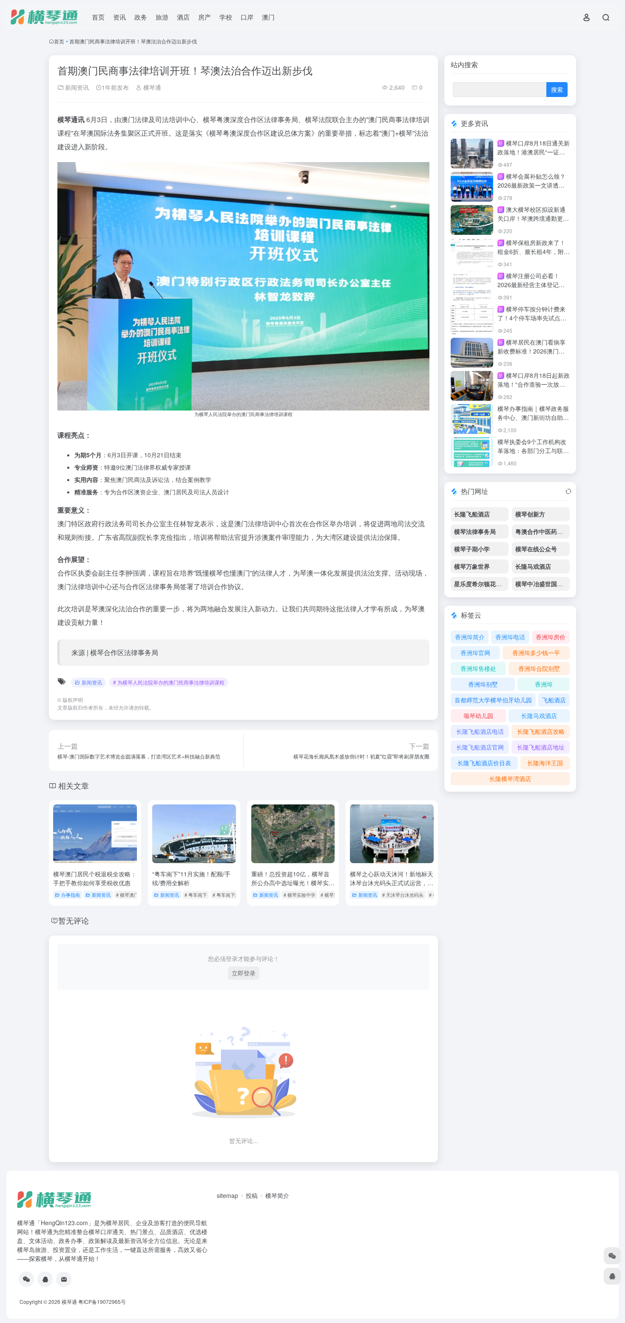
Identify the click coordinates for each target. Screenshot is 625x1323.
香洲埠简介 (470, 637)
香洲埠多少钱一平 (536, 652)
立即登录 (244, 973)
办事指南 (70, 894)
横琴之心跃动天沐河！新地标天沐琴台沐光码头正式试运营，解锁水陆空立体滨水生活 (391, 883)
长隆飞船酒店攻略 (541, 731)
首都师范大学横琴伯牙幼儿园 (493, 700)
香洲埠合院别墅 (539, 668)
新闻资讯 (76, 87)
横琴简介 (277, 1195)
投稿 (252, 1195)
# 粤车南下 (196, 894)
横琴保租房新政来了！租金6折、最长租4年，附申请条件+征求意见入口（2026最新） (533, 256)
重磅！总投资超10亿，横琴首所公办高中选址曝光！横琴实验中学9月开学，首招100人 (293, 883)
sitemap (227, 1195)
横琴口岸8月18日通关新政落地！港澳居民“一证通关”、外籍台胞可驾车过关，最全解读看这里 (533, 156)
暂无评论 (73, 920)
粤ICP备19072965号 (102, 1301)
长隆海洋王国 (545, 762)
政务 (140, 16)
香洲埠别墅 (483, 684)
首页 (98, 16)
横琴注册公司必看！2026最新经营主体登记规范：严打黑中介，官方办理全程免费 (533, 289)
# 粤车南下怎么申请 (233, 894)
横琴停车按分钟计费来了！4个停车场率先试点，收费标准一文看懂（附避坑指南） (533, 322)
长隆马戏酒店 (539, 715)
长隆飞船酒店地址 (541, 747)
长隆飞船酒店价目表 (484, 762)
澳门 (268, 16)
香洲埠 (544, 684)
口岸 (247, 16)
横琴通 (151, 87)
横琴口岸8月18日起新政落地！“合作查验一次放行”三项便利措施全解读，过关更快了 (533, 388)
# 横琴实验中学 (299, 894)
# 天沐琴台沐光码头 (402, 894)
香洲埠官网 (475, 652)
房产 (204, 16)
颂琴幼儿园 (478, 715)
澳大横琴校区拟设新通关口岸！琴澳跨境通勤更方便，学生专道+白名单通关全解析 (533, 222)
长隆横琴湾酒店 (510, 778)
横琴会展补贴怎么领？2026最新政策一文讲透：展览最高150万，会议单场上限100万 (532, 189)
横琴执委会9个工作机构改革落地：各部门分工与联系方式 (533, 450)
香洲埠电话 (510, 637)
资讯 (119, 16)
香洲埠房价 (550, 637)
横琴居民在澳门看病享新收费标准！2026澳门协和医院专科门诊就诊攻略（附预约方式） (531, 355)
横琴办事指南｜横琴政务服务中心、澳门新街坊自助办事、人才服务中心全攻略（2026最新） (533, 421)
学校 (225, 16)
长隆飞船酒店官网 (480, 747)
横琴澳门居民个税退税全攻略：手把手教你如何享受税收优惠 (94, 878)
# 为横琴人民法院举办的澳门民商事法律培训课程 (168, 682)
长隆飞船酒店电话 (480, 731)
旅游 (162, 16)
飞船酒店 (554, 700)
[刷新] (568, 491)
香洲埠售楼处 (478, 668)
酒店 (183, 16)
